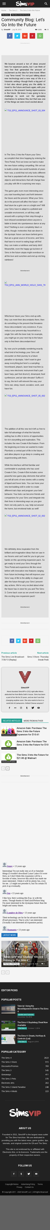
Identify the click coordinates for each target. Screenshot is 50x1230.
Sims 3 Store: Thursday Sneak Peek (38, 658)
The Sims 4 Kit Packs (11, 964)
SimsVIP (7, 29)
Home (3, 10)
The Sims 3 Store (9, 1062)
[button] (46, 4)
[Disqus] (25, 824)
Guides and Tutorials (26, 1015)
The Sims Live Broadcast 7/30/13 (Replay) (12, 658)
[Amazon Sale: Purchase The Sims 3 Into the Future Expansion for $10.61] (8, 731)
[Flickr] (16, 708)
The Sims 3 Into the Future (20, 15)
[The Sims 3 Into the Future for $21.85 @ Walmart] (8, 758)
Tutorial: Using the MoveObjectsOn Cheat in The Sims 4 (33, 1009)
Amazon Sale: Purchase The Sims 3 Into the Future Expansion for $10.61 (32, 731)
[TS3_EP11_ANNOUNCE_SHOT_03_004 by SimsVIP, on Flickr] (25, 120)
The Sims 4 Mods (9, 1091)
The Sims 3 (5, 15)
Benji (23, 964)
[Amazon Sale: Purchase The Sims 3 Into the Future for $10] (8, 745)
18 (48, 29)
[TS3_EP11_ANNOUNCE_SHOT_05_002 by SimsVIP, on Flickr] (25, 405)
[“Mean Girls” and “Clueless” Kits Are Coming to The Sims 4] (25, 954)
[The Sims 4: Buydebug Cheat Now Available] (8, 1026)
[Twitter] (34, 708)
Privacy (19, 1187)
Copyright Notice (11, 1184)
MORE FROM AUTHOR (33, 721)
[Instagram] (22, 708)
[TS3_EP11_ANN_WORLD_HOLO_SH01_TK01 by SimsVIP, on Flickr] (25, 292)
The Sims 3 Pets (8, 1078)
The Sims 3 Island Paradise (13, 1087)
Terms (40, 1184)
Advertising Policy (28, 1184)
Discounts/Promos (9, 735)
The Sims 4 (22, 1028)
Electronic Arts (7, 1083)
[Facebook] (10, 708)
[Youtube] (39, 708)
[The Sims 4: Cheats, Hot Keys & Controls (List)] (8, 1039)
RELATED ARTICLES (11, 721)
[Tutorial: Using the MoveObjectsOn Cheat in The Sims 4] (8, 1009)
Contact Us (29, 1187)
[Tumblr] (28, 708)
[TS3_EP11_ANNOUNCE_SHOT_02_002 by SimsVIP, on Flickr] (25, 525)
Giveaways (6, 1074)
